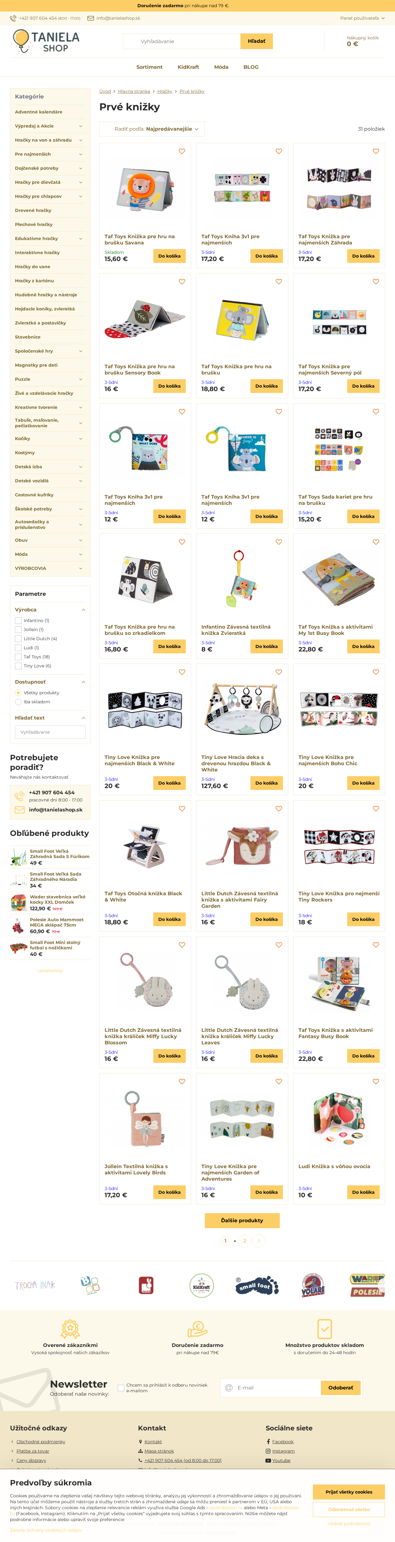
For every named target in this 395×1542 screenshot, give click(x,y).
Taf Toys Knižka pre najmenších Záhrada (325, 240)
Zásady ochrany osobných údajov (46, 1530)
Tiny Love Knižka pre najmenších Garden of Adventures (230, 1172)
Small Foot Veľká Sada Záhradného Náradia (55, 876)
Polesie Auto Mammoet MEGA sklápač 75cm (57, 922)
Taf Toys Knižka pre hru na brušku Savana (140, 240)
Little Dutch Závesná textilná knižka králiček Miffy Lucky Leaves (239, 1036)
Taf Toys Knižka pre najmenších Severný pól (330, 370)
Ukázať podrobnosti (349, 1523)
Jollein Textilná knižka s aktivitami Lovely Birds (136, 1169)
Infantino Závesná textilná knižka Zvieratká (236, 630)
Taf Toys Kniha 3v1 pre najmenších (230, 240)
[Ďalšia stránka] (258, 1241)
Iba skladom (37, 702)
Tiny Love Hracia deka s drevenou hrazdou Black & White (236, 763)
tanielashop (50, 970)
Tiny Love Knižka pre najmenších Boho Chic (328, 760)
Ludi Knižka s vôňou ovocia (334, 1166)
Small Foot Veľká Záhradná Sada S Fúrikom (60, 854)
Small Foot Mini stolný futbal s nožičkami (55, 945)
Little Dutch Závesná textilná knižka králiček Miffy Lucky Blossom (143, 1036)
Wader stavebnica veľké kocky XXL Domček (58, 899)
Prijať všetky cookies (349, 1492)
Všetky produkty (41, 693)
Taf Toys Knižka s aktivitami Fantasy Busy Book (336, 1033)
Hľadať (256, 41)
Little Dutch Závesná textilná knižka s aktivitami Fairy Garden (239, 900)
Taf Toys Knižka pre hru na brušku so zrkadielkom (140, 630)
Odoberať (340, 1388)
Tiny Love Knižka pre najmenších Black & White (140, 760)
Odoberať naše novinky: (79, 1394)
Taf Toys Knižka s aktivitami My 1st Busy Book (336, 630)
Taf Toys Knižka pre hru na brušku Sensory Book (140, 370)
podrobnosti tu (226, 1507)
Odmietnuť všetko (349, 1509)
